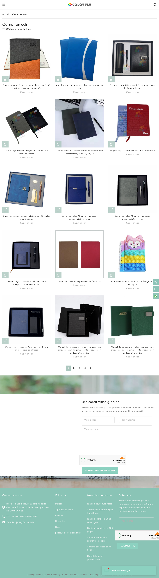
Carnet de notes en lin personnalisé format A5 (79, 281)
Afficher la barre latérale (18, 29)
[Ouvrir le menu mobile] (4, 5)
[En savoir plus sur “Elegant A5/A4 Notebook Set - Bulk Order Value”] (111, 144)
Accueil (6, 14)
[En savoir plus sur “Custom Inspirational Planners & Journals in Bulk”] (58, 79)
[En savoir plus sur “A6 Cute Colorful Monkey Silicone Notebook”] (111, 275)
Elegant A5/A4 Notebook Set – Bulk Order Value (132, 150)
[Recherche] (155, 5)
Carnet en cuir (26, 92)
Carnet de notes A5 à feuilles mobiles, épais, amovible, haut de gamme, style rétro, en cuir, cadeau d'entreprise (79, 350)
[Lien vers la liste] (26, 516)
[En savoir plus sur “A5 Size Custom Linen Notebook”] (58, 275)
